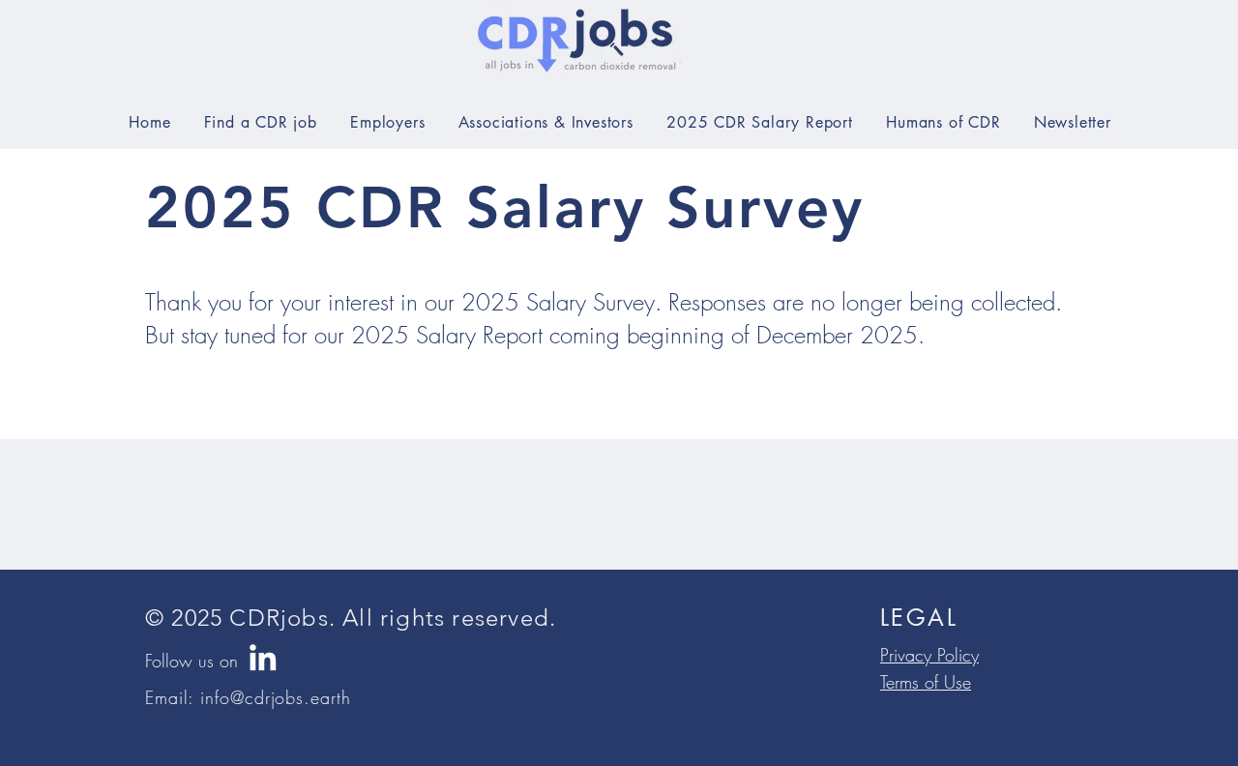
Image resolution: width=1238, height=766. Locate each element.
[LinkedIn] (262, 657)
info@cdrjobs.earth (275, 697)
